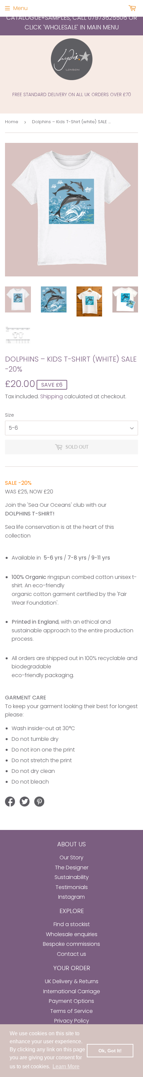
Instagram (71, 897)
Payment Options (71, 1001)
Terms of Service (71, 1011)
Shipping (51, 396)
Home (11, 122)
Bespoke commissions (71, 944)
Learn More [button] (66, 1066)
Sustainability (72, 877)
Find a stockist (72, 924)
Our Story (71, 857)
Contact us (71, 954)
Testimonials (72, 887)
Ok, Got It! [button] (110, 1050)
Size (9, 415)
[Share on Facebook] (10, 802)
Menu (20, 8)
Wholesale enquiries (71, 934)
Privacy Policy (71, 1021)
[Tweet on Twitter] (25, 802)
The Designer (71, 867)
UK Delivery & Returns (71, 981)
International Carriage (71, 991)
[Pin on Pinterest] (39, 802)
